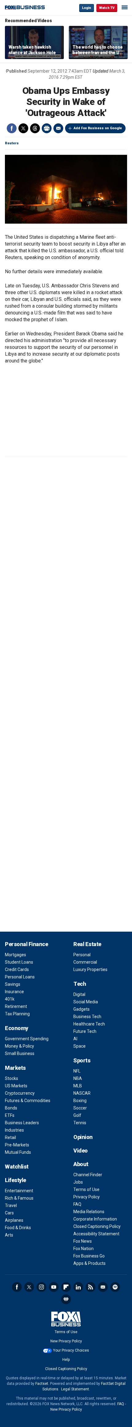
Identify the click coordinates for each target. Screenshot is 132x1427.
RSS (90, 1287)
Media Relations (88, 1211)
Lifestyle (15, 1180)
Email (58, 128)
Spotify (115, 1287)
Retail (10, 1137)
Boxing (80, 1100)
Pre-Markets (17, 1144)
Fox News (82, 1241)
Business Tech (87, 1016)
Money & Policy (19, 1046)
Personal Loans (20, 976)
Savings (12, 984)
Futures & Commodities (27, 1100)
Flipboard (66, 1287)
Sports (81, 1060)
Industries (14, 1130)
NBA (77, 1078)
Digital (79, 994)
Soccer (80, 1107)
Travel (11, 1205)
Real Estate (87, 944)
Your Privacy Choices (71, 1350)
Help (66, 1359)
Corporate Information (95, 1219)
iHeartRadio (66, 1299)
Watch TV (107, 8)
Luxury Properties (90, 969)
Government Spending (27, 1038)
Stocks (11, 1078)
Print (47, 128)
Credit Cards (17, 969)
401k (9, 999)
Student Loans (19, 962)
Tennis (79, 1122)
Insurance (14, 991)
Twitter (23, 128)
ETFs (9, 1115)
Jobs (78, 1182)
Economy (16, 1028)
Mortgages (15, 954)
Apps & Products (89, 1263)
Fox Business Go (89, 1255)
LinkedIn (78, 1287)
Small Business (19, 1053)
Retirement (16, 1006)
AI (75, 1038)
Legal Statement (75, 1389)
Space (79, 1046)
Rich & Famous (19, 1198)
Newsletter (103, 1287)
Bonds (11, 1107)
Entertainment (19, 1190)
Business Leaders (22, 1122)
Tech (79, 984)
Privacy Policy (86, 1196)
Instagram (41, 1287)
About (80, 1164)
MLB (77, 1085)
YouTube (54, 1287)
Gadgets (81, 1009)
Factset (41, 1383)
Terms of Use (86, 1189)
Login (86, 8)
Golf (77, 1115)
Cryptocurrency (20, 1093)
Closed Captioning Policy (97, 1226)
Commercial (85, 962)
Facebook (12, 128)
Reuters (12, 143)
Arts (9, 1235)
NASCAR (82, 1093)
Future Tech (84, 1031)
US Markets (16, 1085)
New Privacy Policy (66, 1341)
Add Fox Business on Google (98, 128)
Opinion (83, 1137)
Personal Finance (26, 944)
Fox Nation (83, 1248)
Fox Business (25, 8)
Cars (9, 1212)
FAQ (77, 1204)
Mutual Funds (18, 1152)
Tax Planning (17, 1013)
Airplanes (14, 1220)
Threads (35, 128)
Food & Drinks (18, 1227)
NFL (76, 1071)
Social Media (85, 1001)
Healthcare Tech (89, 1023)
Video (80, 1150)
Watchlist (17, 1166)
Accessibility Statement (96, 1233)
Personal (82, 954)
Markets (15, 1068)
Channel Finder (87, 1174)
